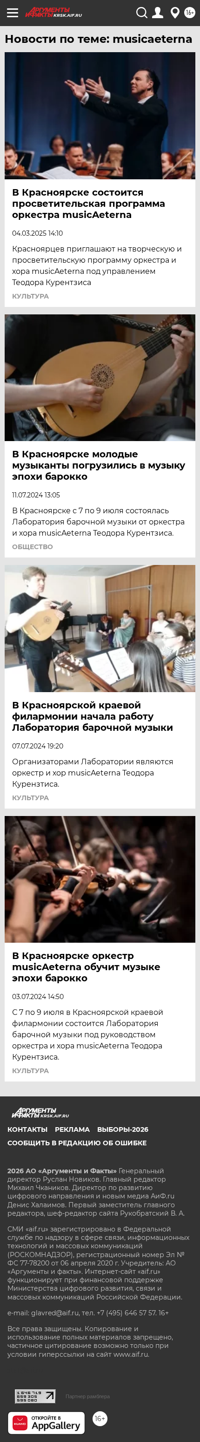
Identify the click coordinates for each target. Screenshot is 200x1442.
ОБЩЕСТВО (32, 547)
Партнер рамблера (88, 1396)
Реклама (72, 1129)
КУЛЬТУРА (30, 296)
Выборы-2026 (122, 1129)
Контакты (27, 1129)
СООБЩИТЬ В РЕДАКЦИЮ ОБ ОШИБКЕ (77, 1143)
